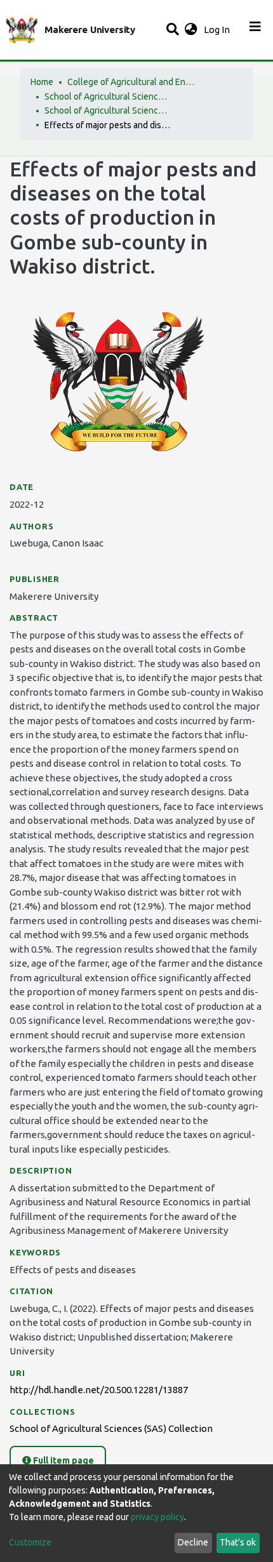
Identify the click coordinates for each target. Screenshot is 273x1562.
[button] (190, 30)
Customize (30, 1542)
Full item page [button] (62, 1460)
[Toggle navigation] (255, 30)
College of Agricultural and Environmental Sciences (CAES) (130, 82)
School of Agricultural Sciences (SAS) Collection (107, 110)
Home (41, 82)
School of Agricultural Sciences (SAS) (107, 96)
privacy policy (157, 1517)
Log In (218, 29)
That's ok (238, 1542)
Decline (193, 1542)
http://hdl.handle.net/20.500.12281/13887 (99, 1389)
